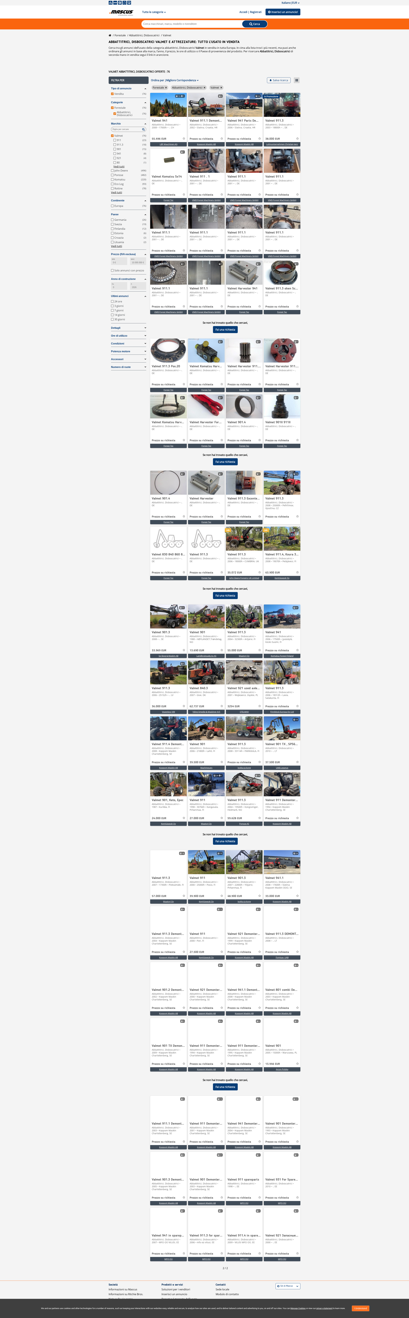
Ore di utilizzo (119, 335)
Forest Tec (168, 200)
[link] (168, 105)
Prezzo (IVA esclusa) (123, 254)
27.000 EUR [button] (197, 818)
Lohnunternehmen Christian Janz (282, 144)
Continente (117, 200)
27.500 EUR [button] (197, 952)
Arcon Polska (282, 1069)
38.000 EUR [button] (272, 138)
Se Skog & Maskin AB (168, 655)
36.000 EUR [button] (159, 706)
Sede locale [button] (222, 1289)
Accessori (117, 359)
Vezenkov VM (168, 711)
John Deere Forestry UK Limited (244, 578)
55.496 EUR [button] (159, 138)
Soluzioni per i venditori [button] (176, 1289)
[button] (129, 80)
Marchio (116, 123)
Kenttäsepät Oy (282, 578)
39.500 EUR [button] (197, 762)
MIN (113, 259)
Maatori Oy (244, 655)
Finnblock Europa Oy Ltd (282, 711)
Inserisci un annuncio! (284, 12)
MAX (132, 259)
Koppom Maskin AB (206, 144)
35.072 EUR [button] (235, 572)
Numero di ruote (121, 367)
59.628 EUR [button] (235, 818)
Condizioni (117, 343)
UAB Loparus (282, 767)
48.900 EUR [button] (235, 896)
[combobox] (277, 1286)
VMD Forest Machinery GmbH (206, 200)
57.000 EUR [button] (159, 896)
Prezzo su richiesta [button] (201, 138)
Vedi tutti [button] (118, 166)
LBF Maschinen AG (168, 144)
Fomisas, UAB (282, 957)
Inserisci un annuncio (174, 1294)
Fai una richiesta (225, 329)
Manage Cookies (298, 1308)
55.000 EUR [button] (235, 650)
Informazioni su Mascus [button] (123, 1289)
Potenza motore (120, 351)
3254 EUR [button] (234, 706)
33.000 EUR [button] (272, 896)
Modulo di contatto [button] (227, 1294)
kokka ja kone (244, 767)
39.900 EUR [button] (197, 896)
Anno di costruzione (123, 279)
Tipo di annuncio (121, 88)
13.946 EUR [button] (272, 1064)
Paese (115, 214)
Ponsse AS (244, 823)
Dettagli (115, 328)
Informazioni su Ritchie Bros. (126, 1294)
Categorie (117, 102)
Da (113, 284)
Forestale (120, 35)
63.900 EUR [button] (272, 572)
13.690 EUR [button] (197, 650)
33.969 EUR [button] (159, 650)
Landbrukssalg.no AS (206, 655)
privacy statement (324, 1308)
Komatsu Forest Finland (282, 655)
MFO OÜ (244, 1203)
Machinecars (206, 767)
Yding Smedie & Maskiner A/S (206, 711)
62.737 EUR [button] (197, 706)
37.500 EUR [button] (272, 762)
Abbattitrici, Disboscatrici (144, 35)
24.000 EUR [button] (159, 818)
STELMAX (244, 711)
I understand (360, 1308)
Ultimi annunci (119, 296)
